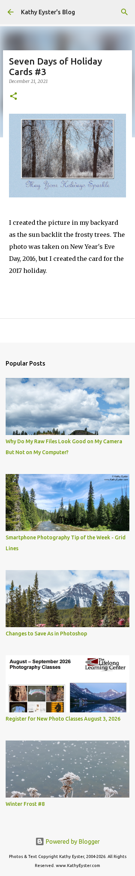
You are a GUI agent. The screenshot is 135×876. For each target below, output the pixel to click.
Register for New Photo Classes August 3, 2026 (63, 719)
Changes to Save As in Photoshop (46, 634)
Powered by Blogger (72, 841)
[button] (13, 97)
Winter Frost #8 (25, 804)
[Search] (124, 12)
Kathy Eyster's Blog (48, 12)
